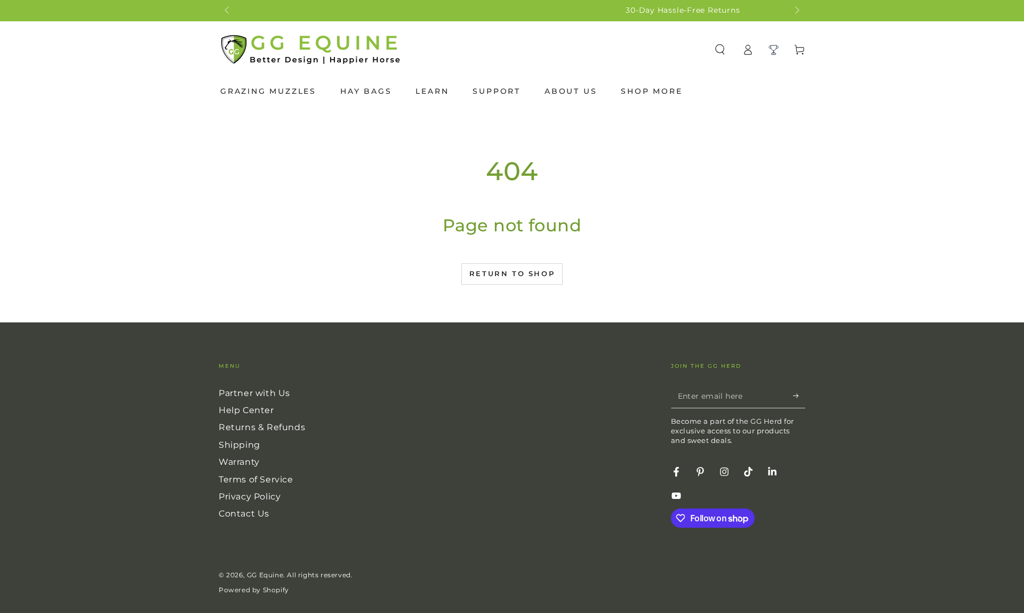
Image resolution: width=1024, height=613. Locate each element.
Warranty (239, 462)
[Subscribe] (799, 396)
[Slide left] (228, 10)
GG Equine (265, 575)
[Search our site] (720, 49)
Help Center (246, 410)
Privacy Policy (250, 496)
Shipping (239, 445)
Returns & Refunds (262, 427)
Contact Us (244, 514)
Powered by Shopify (254, 590)
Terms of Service (256, 479)
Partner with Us (254, 393)
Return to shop (512, 273)
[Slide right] (796, 10)
